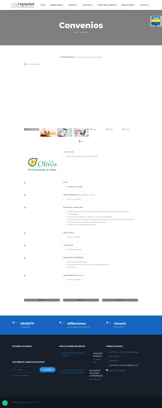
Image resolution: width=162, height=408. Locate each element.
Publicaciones (127, 5)
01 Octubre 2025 (94, 379)
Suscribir (47, 370)
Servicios (73, 5)
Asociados (87, 5)
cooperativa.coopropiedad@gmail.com (123, 365)
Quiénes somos (56, 5)
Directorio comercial (107, 5)
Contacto (144, 5)
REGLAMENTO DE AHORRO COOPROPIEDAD (96, 373)
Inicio (43, 5)
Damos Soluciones (33, 402)
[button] (79, 141)
